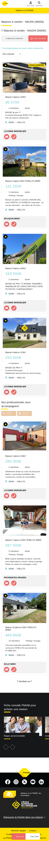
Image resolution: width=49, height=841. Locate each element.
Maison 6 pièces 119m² (15, 352)
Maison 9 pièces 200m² (15, 268)
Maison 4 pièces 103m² (15, 456)
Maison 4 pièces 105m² (15, 97)
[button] (14, 38)
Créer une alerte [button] (40, 38)
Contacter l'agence (6, 136)
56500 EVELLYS (17, 122)
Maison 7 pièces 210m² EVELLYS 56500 (23, 540)
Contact (32, 830)
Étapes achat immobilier (14, 736)
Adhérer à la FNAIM (24, 10)
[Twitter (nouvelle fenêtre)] (24, 781)
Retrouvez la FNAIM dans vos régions (23, 817)
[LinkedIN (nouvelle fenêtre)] (41, 781)
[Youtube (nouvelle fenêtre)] (33, 781)
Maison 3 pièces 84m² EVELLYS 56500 (22, 181)
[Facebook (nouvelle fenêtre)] (8, 781)
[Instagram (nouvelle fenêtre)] (16, 781)
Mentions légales (18, 830)
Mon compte (30, 5)
